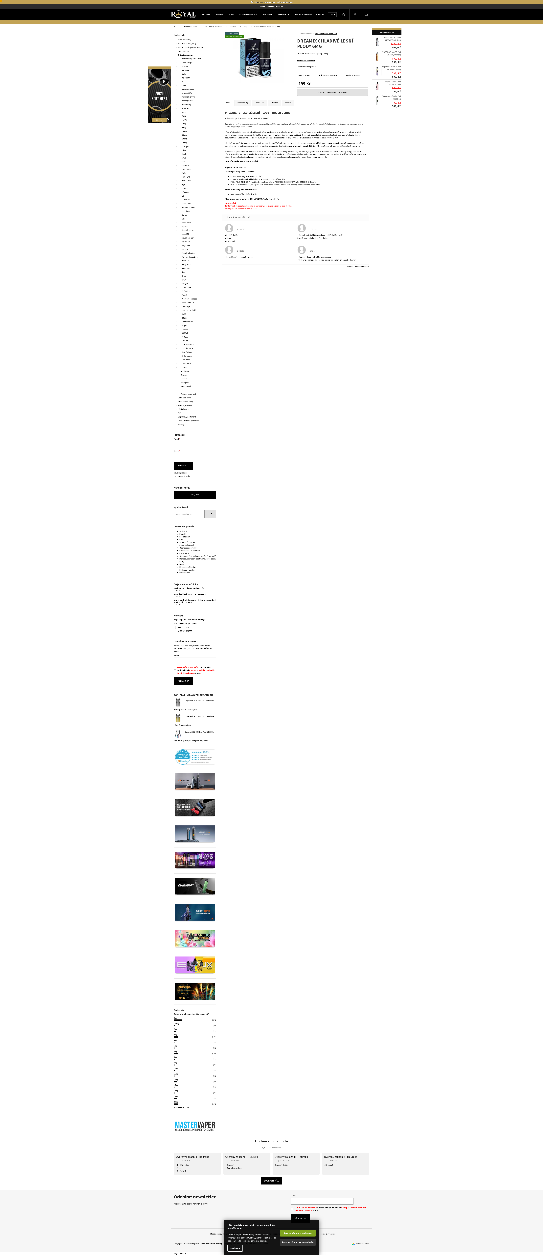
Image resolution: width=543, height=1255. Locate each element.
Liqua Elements (188, 230)
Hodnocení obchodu (187, 570)
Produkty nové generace (188, 420)
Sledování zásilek (186, 545)
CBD (182, 390)
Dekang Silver (187, 100)
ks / (195, 494)
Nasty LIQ (186, 260)
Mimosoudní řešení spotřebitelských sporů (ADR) (197, 560)
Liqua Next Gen (188, 238)
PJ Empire (186, 291)
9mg (175, 1062)
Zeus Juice (186, 363)
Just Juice (186, 211)
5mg (175, 1045)
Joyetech (186, 199)
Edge (184, 150)
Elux (183, 161)
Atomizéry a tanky (185, 401)
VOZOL (184, 367)
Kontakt (182, 534)
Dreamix (185, 112)
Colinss (185, 85)
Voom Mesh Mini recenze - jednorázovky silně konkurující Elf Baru (195, 601)
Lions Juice (186, 222)
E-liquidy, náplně (185, 55)
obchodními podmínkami (329, 1207)
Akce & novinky (184, 39)
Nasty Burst (186, 264)
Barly (184, 74)
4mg (175, 1040)
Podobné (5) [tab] (243, 102)
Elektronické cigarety (187, 43)
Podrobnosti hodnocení (326, 33)
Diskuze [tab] (274, 102)
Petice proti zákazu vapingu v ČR (189, 588)
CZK (332, 14)
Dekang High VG (188, 97)
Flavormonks (187, 169)
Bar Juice (185, 70)
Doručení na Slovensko (325, 1234)
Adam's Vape (187, 62)
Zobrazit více (271, 1180)
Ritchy (184, 318)
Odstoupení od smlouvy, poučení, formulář (197, 556)
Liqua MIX (185, 234)
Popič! (184, 295)
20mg (184, 142)
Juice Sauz (186, 203)
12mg (184, 135)
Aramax (185, 66)
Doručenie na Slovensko (189, 550)
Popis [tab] (228, 102)
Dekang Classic (188, 89)
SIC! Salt (185, 333)
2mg (175, 1029)
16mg (176, 1090)
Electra (185, 154)
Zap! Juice (186, 359)
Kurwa (184, 215)
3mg (184, 123)
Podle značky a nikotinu (191, 58)
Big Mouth (186, 77)
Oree (184, 276)
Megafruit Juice (188, 253)
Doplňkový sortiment (187, 416)
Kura (183, 218)
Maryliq (185, 249)
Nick (183, 272)
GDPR (181, 564)
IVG (183, 196)
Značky (181, 424)
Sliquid (184, 325)
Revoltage (186, 306)
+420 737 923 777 (185, 627)
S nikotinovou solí (188, 394)
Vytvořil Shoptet (362, 1243)
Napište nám (184, 536)
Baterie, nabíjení (185, 405)
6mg (184, 127)
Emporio (185, 165)
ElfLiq (184, 158)
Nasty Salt (186, 268)
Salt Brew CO (187, 321)
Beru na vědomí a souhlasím (297, 1233)
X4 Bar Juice (187, 356)
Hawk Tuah (186, 180)
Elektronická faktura (187, 567)
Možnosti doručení (306, 60)
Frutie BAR (186, 177)
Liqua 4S (185, 226)
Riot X (184, 314)
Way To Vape (187, 352)
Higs (183, 184)
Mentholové (186, 386)
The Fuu (185, 329)
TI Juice (185, 337)
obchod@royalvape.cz (187, 623)
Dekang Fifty (187, 93)
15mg (176, 1085)
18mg (184, 138)
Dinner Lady (186, 104)
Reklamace (184, 553)
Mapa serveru (185, 572)
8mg (175, 1057)
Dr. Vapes (185, 108)
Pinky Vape (186, 287)
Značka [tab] (288, 102)
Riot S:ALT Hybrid (189, 310)
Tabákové (185, 371)
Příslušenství (183, 409)
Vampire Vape (187, 348)
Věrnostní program (187, 542)
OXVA (184, 279)
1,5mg (185, 119)
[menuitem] (206, 15)
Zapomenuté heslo (182, 476)
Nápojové (185, 382)
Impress (185, 188)
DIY (179, 413)
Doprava (183, 539)
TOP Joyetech (188, 344)
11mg (176, 1073)
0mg (184, 116)
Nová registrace (180, 473)
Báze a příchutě (184, 397)
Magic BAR (186, 245)
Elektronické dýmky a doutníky (191, 47)
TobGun (185, 340)
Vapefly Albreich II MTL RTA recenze (190, 594)
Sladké (184, 378)
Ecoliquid (185, 146)
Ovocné (184, 375)
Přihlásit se (183, 465)
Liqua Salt (186, 241)
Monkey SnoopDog (190, 257)
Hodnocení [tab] (259, 102)
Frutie (184, 173)
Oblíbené (183, 531)
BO (183, 81)
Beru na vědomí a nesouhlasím (298, 1242)
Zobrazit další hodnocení (357, 266)
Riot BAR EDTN (188, 302)
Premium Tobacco (189, 299)
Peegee (185, 283)
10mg (184, 131)
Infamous (185, 192)
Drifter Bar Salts (188, 207)
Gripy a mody (183, 51)
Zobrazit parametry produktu (332, 92)
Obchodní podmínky (187, 548)
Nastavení (235, 1248)
